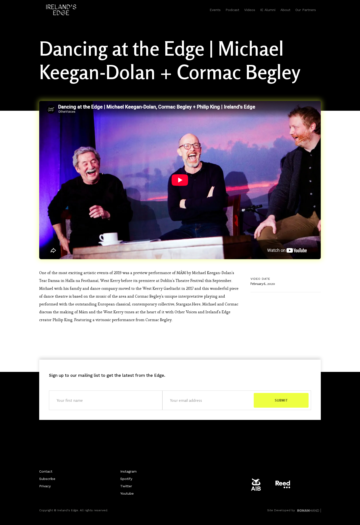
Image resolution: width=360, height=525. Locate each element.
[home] (61, 10)
